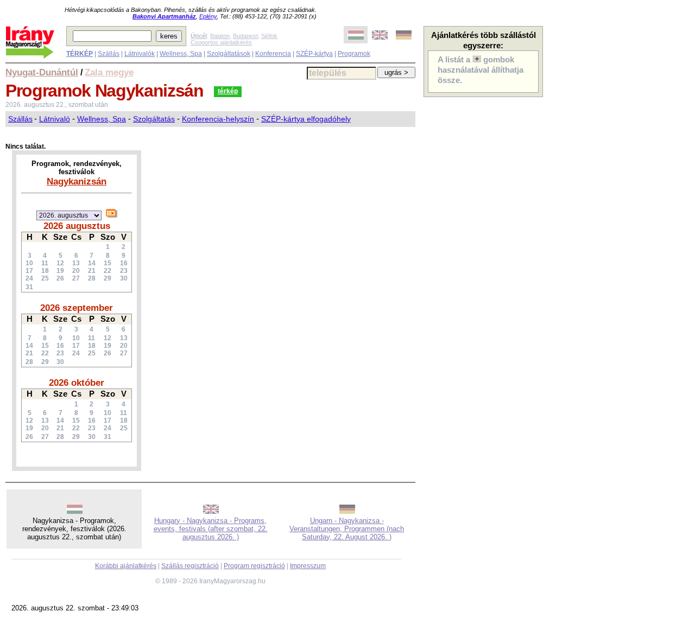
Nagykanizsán (76, 181)
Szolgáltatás (154, 118)
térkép (228, 91)
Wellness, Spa (181, 54)
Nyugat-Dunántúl (41, 72)
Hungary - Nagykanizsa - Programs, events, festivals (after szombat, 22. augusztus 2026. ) (211, 529)
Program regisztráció (254, 566)
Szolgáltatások (228, 54)
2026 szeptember (76, 307)
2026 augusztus (76, 225)
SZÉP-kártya (314, 54)
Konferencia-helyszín (218, 118)
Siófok (269, 36)
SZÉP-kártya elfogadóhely (306, 118)
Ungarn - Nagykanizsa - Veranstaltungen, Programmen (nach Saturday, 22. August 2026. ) (346, 529)
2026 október (76, 382)
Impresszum (308, 566)
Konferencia (273, 54)
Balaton (220, 36)
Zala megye (109, 72)
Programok (354, 54)
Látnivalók (139, 54)
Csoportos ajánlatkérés (221, 42)
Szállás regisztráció (190, 566)
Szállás (108, 54)
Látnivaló (54, 118)
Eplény (208, 16)
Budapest (245, 36)
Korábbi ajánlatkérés (125, 566)
